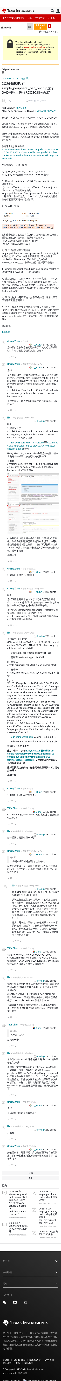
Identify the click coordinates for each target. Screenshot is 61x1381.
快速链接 (7, 1272)
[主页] (18, 10)
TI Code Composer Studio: (20, 737)
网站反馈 (29, 1363)
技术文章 (40, 18)
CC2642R (51, 111)
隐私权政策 (35, 1360)
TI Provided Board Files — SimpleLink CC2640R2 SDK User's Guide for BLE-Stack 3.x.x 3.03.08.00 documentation (32, 445)
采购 (5, 1283)
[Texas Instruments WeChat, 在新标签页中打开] (5, 1303)
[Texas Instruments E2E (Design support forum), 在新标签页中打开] (15, 1303)
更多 (52, 18)
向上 (8, 357)
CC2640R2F (22, 108)
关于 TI (6, 1261)
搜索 (52, 11)
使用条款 (7, 1363)
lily (9, 101)
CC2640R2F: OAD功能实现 (15, 78)
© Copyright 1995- (14, 1369)
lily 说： (14, 857)
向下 (15, 357)
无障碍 (6, 1360)
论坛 (30, 18)
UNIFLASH (40, 111)
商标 (18, 1363)
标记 (30, 1172)
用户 (58, 11)
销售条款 (49, 1360)
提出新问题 (49, 26)
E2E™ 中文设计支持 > (13, 18)
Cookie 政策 (19, 1360)
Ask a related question (34, 47)
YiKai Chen (13, 808)
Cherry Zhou (13, 341)
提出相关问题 (40, 26)
